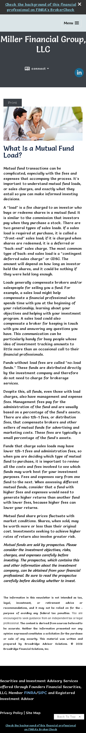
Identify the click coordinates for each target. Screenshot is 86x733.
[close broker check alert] (79, 4)
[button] (71, 23)
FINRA (30, 693)
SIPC (42, 693)
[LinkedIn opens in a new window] (79, 75)
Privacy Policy (11, 713)
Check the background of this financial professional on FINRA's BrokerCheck (41, 727)
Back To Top (67, 716)
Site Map (33, 713)
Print (12, 103)
